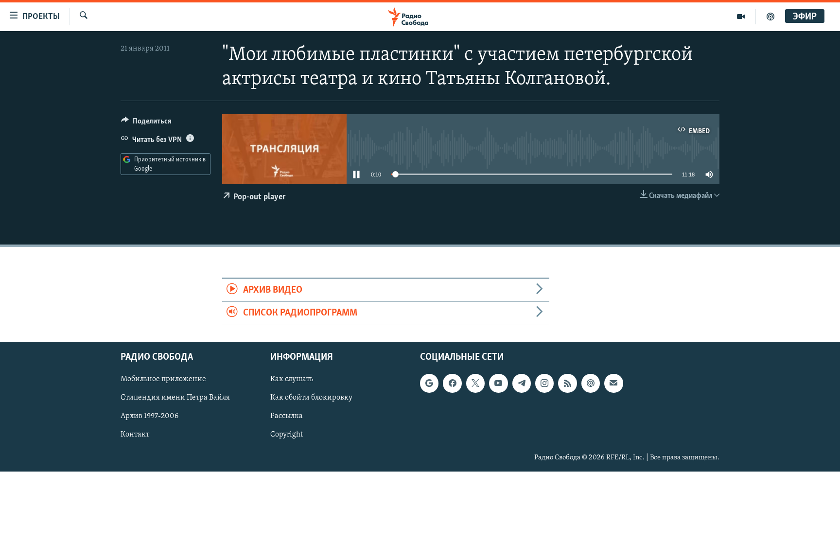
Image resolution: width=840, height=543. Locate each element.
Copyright (286, 434)
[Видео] (741, 16)
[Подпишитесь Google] (429, 383)
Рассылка (286, 416)
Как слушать (291, 379)
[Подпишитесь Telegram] (521, 383)
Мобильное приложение (163, 379)
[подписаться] (613, 383)
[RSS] (567, 383)
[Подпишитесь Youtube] (498, 383)
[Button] (146, 123)
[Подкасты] (590, 383)
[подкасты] (770, 16)
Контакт (135, 434)
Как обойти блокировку (311, 398)
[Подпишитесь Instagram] (544, 383)
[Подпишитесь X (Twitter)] (475, 383)
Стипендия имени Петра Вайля (175, 398)
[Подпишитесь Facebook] (452, 383)
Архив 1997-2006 (149, 416)
